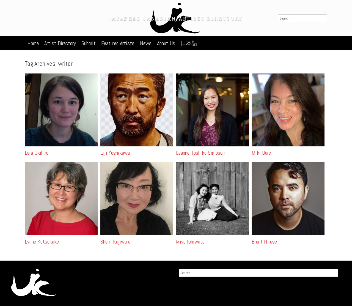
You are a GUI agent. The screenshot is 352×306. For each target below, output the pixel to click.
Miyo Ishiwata (190, 241)
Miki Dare (261, 152)
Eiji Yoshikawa (115, 152)
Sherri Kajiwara (115, 241)
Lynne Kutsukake (42, 241)
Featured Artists (117, 43)
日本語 (189, 43)
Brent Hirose (264, 241)
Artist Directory (60, 43)
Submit (88, 43)
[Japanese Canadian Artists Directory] (176, 18)
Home (33, 43)
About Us (166, 43)
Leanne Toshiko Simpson (200, 152)
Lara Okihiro (36, 152)
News (146, 43)
